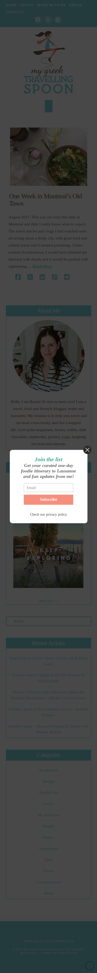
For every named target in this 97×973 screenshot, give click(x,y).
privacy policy (56, 514)
